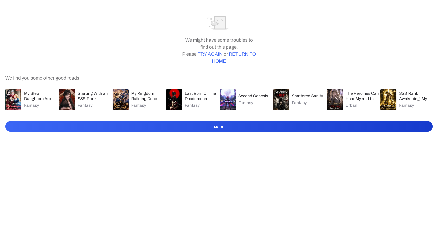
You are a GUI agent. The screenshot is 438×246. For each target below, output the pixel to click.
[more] (219, 134)
